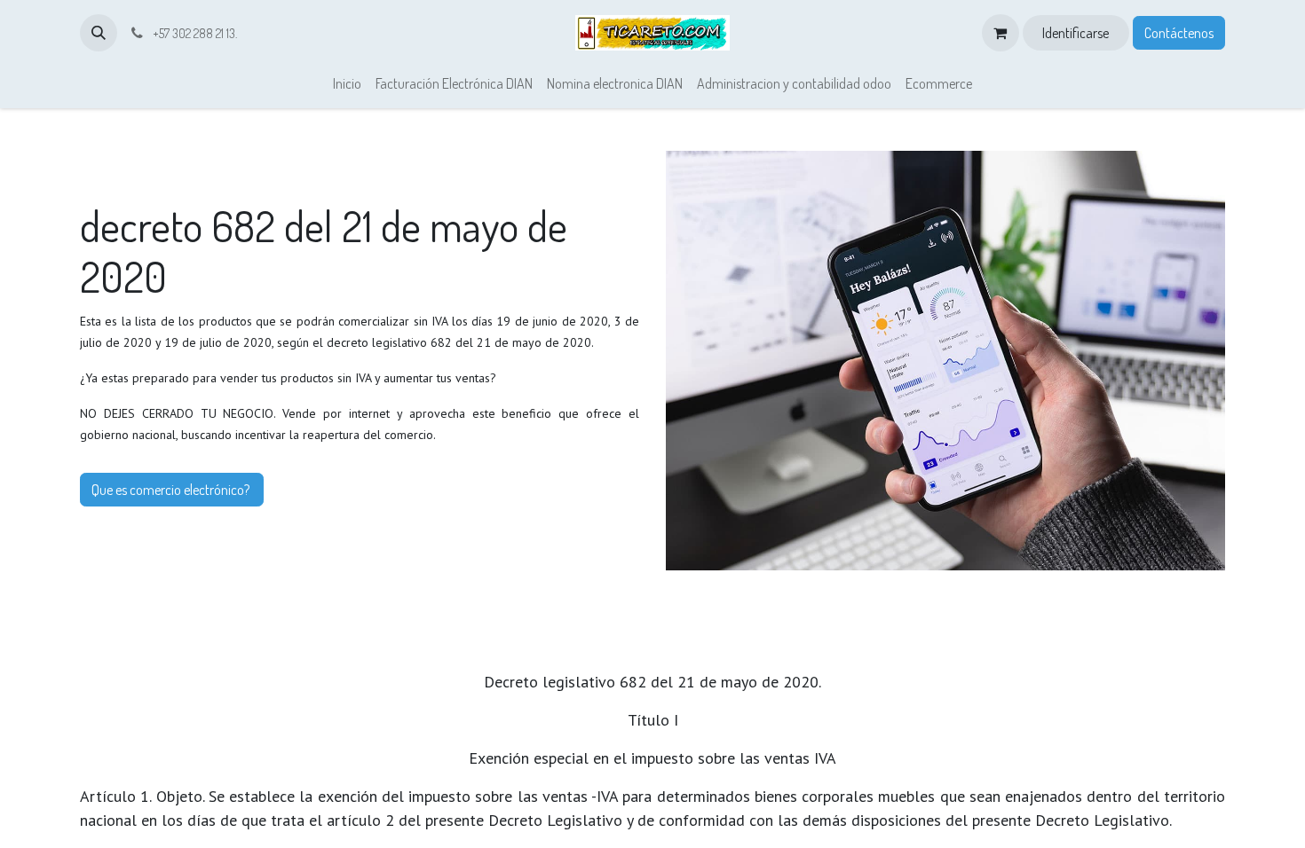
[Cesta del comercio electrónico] (1000, 32)
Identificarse (1075, 33)
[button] (98, 32)
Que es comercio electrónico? (171, 490)
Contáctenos (1179, 33)
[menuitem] (347, 83)
